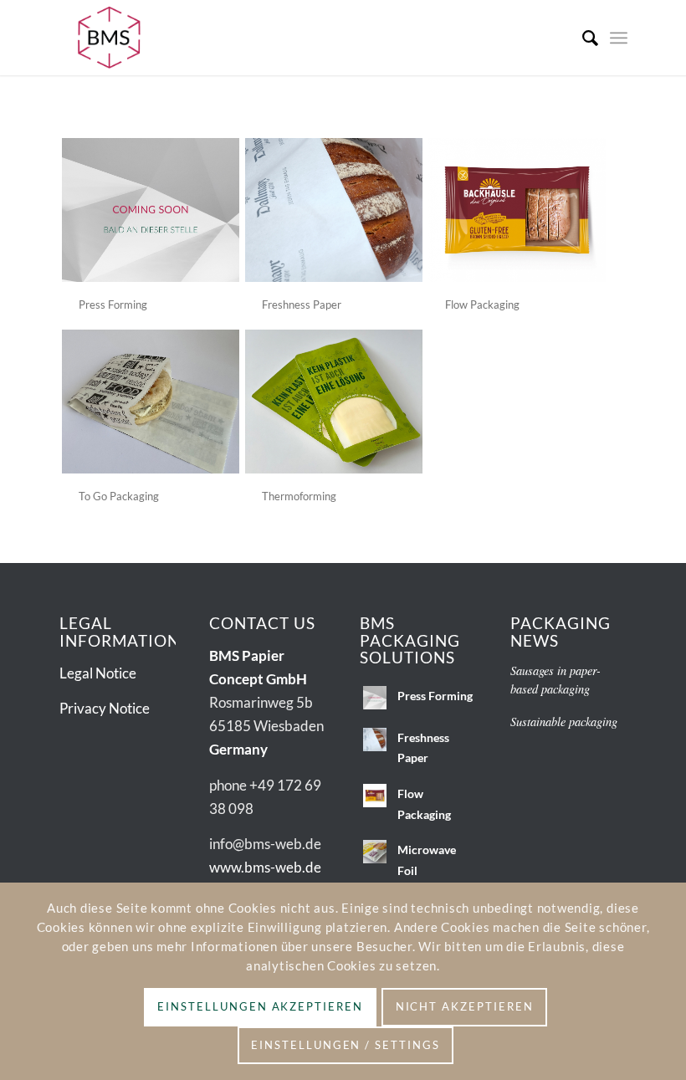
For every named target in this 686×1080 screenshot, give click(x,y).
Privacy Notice (104, 708)
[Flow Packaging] (517, 210)
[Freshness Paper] (333, 210)
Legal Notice (97, 673)
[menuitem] (582, 37)
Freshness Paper (301, 304)
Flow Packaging (482, 304)
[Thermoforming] (333, 401)
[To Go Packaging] (150, 401)
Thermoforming (299, 496)
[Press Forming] (150, 210)
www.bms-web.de (265, 867)
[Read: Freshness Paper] (375, 739)
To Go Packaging (119, 496)
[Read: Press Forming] (375, 698)
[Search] (582, 37)
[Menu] (618, 37)
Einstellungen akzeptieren (260, 1006)
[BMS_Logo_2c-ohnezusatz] (109, 37)
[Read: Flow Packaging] (375, 796)
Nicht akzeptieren (465, 1006)
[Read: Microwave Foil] (375, 852)
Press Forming (113, 304)
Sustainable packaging (563, 721)
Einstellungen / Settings (345, 1045)
